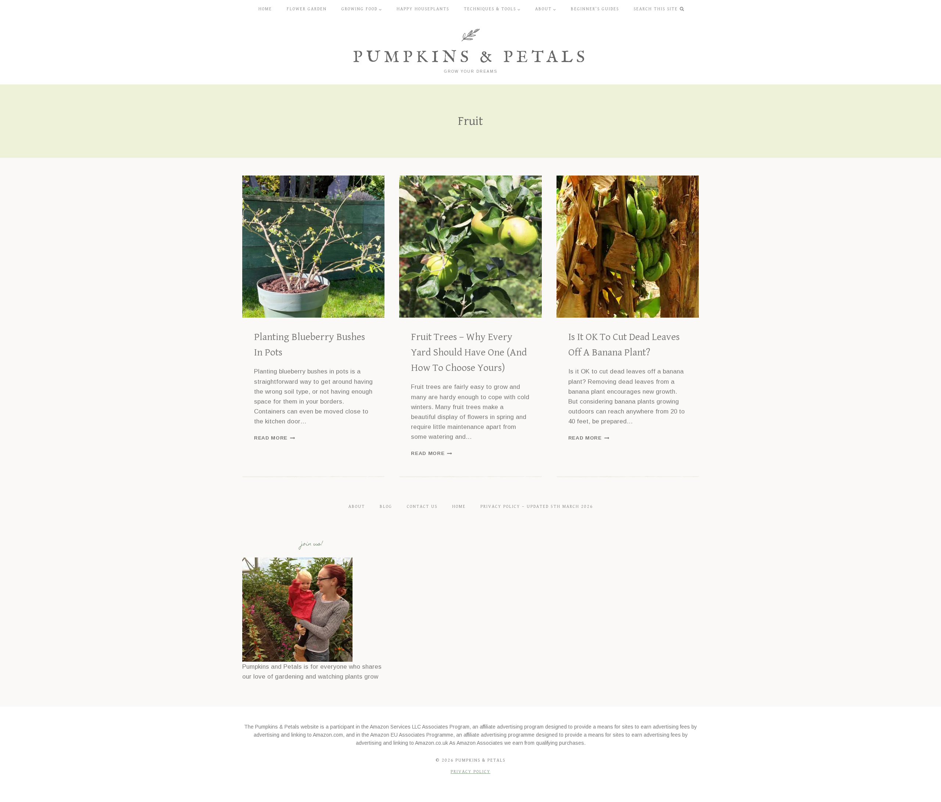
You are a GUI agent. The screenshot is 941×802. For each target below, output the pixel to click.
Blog (386, 506)
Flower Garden (307, 9)
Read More (274, 438)
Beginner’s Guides (595, 9)
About (356, 506)
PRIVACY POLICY (470, 771)
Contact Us (422, 506)
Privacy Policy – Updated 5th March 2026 (536, 506)
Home (265, 9)
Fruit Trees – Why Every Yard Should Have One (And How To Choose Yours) (469, 352)
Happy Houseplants (423, 9)
